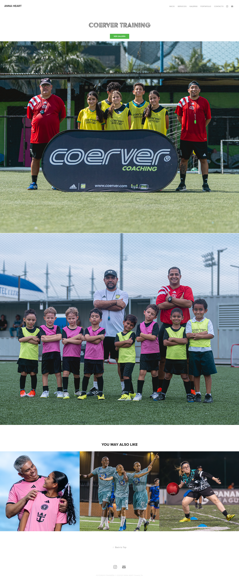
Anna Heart (13, 6)
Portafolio (205, 6)
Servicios (182, 6)
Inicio (172, 6)
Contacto (219, 6)
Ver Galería (119, 36)
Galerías (193, 6)
